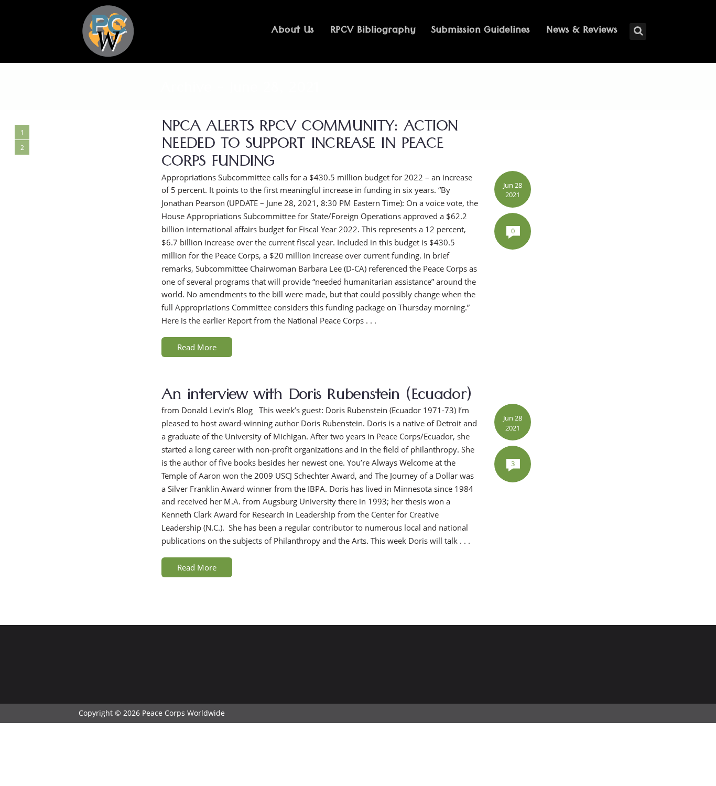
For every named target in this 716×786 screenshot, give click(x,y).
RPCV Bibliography (373, 31)
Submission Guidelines (480, 31)
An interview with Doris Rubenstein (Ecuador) (316, 397)
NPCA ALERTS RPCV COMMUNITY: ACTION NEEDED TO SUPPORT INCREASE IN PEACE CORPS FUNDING (309, 146)
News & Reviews (581, 31)
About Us (293, 31)
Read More (196, 347)
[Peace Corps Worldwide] (108, 32)
